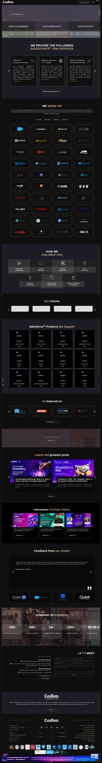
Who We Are (13, 725)
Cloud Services (89, 727)
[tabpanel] (30, 411)
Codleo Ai (12, 733)
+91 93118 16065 (46, 656)
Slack (84, 384)
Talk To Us (13, 741)
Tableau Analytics (19, 384)
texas (41, 736)
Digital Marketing (88, 729)
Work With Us (14, 739)
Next (95, 71)
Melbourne (61, 736)
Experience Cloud (84, 344)
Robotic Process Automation (85, 737)
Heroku (41, 364)
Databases (56, 119)
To (51, 761)
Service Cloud (41, 344)
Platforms (64, 119)
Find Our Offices (45, 678)
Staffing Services (88, 739)
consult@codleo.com (45, 675)
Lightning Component (41, 384)
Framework (47, 119)
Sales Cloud (19, 344)
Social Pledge (14, 737)
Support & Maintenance (17, 735)
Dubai (40, 732)
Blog (11, 731)
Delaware (62, 732)
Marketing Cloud (63, 344)
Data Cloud (84, 364)
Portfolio (91, 741)
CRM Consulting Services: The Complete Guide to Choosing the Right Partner (32, 480)
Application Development (86, 735)
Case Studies (13, 729)
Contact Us (99, 12)
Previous (8, 71)
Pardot (19, 364)
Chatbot (62, 384)
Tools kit (39, 119)
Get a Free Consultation (84, 2)
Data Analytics (89, 731)
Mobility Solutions (88, 733)
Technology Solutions (17, 727)
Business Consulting (87, 725)
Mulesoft (63, 364)
